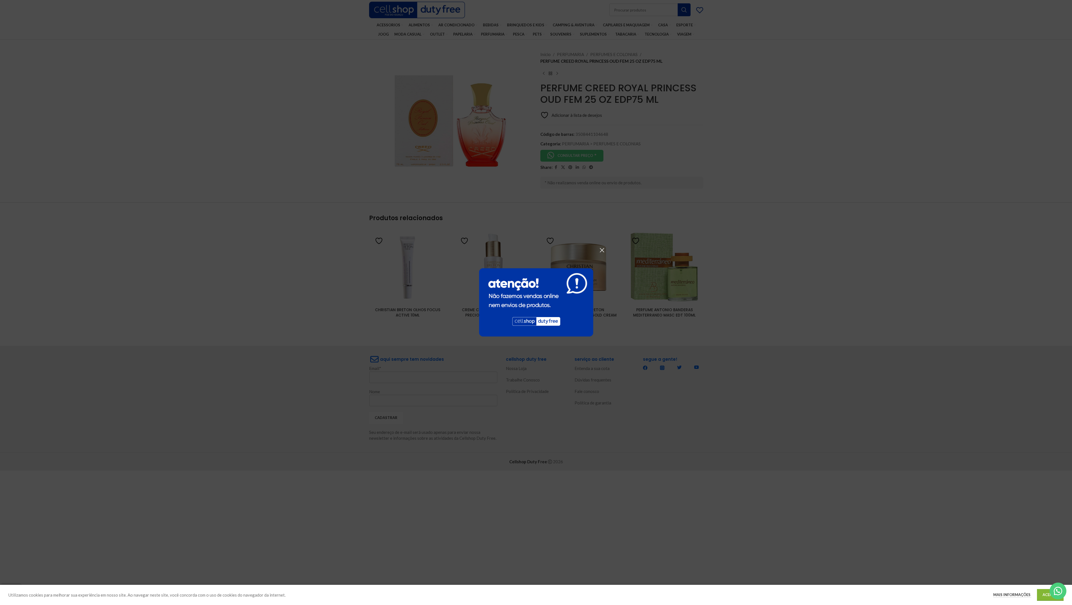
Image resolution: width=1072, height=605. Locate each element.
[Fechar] (602, 250)
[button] (1058, 591)
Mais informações (1012, 594)
